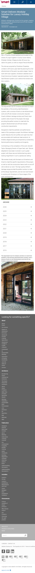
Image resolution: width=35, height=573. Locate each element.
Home (4, 6)
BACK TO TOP (5, 570)
